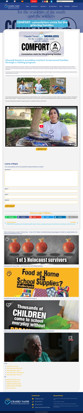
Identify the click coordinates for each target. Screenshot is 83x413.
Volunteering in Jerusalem (15, 372)
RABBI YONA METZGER (13, 386)
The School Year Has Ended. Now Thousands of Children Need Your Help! (65, 399)
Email (6, 194)
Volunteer (43, 6)
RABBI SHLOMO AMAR (13, 384)
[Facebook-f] (43, 1)
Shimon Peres (11, 388)
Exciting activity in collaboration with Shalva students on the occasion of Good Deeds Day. (66, 406)
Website (7, 200)
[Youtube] (45, 1)
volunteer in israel (12, 366)
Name (7, 188)
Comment (8, 169)
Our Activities (52, 6)
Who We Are (34, 6)
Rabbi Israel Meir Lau (13, 382)
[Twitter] (51, 1)
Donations (67, 6)
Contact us (74, 6)
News (60, 6)
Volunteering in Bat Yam (14, 368)
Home (27, 6)
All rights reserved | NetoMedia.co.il (41, 411)
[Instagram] (47, 1)
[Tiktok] (49, 1)
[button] (11, 217)
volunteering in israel (13, 370)
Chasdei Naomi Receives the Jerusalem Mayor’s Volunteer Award (65, 403)
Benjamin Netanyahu (13, 379)
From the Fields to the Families (59, 401)
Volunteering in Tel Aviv (14, 374)
